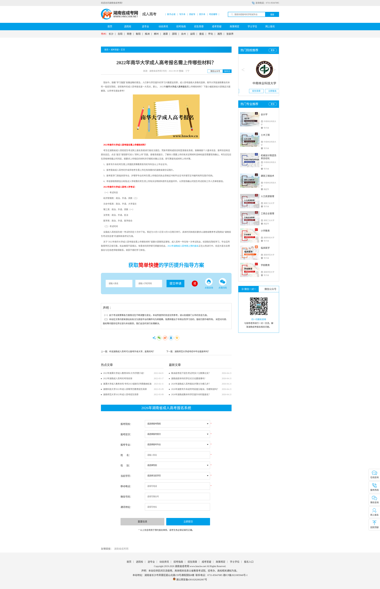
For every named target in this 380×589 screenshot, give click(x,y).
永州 (183, 34)
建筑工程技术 (267, 176)
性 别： (126, 465)
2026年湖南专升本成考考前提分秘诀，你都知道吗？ (195, 389)
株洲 (147, 34)
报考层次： (126, 434)
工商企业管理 (267, 213)
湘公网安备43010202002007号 (191, 579)
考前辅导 (213, 14)
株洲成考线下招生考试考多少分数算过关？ (191, 373)
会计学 (264, 114)
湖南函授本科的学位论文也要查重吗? (188, 378)
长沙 (111, 34)
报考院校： (126, 424)
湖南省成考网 (121, 548)
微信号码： (126, 496)
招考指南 (181, 26)
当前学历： (126, 476)
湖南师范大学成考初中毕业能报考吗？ (192, 351)
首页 (109, 26)
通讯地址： (126, 507)
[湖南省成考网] (128, 19)
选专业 (145, 26)
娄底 (201, 34)
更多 (273, 50)
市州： (104, 34)
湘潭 (165, 34)
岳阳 (120, 34)
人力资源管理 (267, 196)
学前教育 (265, 265)
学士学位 (252, 26)
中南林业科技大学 (259, 83)
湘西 (219, 34)
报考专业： (126, 445)
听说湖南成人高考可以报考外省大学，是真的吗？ (132, 351)
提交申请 (175, 283)
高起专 (192, 14)
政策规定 (234, 26)
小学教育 (265, 231)
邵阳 (174, 34)
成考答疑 (216, 26)
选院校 (127, 26)
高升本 (202, 14)
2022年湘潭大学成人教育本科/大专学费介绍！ (124, 373)
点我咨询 (209, 288)
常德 (129, 34)
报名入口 (249, 562)
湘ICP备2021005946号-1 (235, 575)
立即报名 (267, 91)
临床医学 (265, 248)
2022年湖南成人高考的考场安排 (117, 378)
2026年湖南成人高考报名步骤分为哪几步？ (191, 384)
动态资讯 (163, 26)
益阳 (192, 34)
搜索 (272, 14)
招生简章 (199, 26)
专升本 (182, 14)
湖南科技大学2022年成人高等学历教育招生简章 (125, 389)
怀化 (210, 34)
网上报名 (270, 26)
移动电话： (126, 486)
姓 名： (126, 455)
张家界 (229, 34)
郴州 (156, 34)
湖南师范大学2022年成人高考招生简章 (120, 394)
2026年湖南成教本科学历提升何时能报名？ (191, 394)
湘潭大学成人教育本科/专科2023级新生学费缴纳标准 (127, 384)
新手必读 (171, 14)
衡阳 (138, 34)
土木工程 (265, 135)
